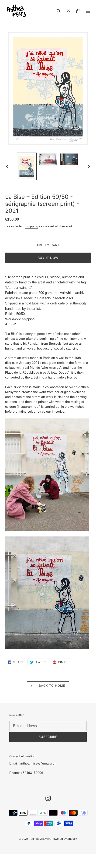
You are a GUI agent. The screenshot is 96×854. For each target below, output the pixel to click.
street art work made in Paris (29, 358)
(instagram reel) (52, 362)
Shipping (31, 226)
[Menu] (88, 11)
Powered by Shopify (64, 838)
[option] (27, 166)
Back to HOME (51, 685)
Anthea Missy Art (40, 838)
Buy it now (48, 258)
